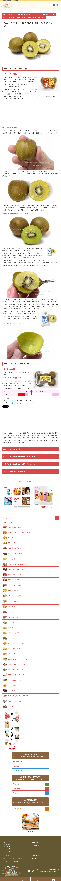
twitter (57, 5)
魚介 (38, 880)
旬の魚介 (17, 793)
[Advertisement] (30, 111)
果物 (23, 880)
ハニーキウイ (10, 401)
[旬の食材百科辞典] (6, 7)
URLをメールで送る (48, 873)
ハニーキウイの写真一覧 (24, 14)
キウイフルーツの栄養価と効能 (35, 17)
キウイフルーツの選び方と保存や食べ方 (13, 17)
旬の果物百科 (9, 518)
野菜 (7, 880)
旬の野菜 (17, 784)
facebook (54, 5)
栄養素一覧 (18, 809)
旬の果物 (17, 789)
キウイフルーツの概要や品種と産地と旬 (44, 14)
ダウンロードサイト (17, 435)
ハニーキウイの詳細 (8, 14)
